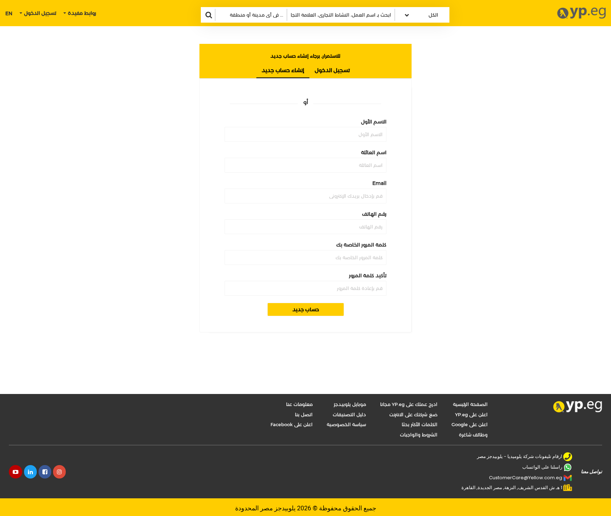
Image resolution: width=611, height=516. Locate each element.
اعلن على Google (470, 424)
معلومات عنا (299, 404)
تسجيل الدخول (332, 70)
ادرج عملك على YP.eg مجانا (408, 404)
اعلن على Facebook (291, 424)
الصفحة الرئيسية (470, 404)
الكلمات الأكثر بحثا (419, 424)
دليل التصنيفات (349, 414)
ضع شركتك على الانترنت (413, 414)
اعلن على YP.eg (471, 414)
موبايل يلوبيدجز (350, 404)
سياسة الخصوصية (346, 424)
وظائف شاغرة (473, 434)
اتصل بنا (304, 414)
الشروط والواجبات (418, 434)
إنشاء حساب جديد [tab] (283, 70)
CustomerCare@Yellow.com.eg (525, 477)
